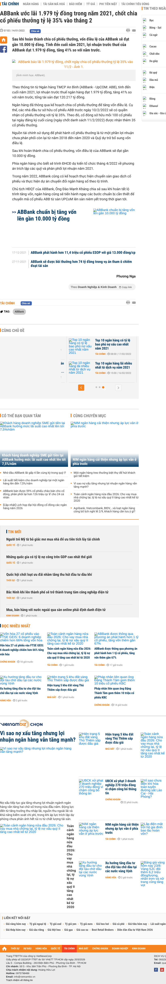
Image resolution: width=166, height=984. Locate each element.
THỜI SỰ (15, 948)
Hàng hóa (5, 700)
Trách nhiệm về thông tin (19, 980)
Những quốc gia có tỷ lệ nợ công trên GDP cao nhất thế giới (49, 557)
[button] (81, 387)
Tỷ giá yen (71, 924)
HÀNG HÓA (41, 948)
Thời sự (10, 580)
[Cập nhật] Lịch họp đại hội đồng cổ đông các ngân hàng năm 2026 (35, 506)
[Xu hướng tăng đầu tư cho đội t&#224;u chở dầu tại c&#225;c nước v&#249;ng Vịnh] (22, 680)
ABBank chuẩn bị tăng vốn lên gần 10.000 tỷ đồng (46, 215)
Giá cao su (82, 930)
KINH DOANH (139, 948)
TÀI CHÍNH (69, 948)
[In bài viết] (129, 30)
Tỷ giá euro (86, 924)
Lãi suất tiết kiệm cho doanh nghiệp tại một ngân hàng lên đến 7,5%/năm (33, 482)
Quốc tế (10, 545)
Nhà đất (51, 697)
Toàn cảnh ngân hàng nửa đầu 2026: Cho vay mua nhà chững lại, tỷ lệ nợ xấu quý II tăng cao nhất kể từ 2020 (106, 497)
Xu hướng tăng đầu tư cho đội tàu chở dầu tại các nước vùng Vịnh (20, 691)
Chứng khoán (7, 661)
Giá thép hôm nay (16, 930)
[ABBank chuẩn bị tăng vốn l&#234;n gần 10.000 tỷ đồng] (110, 226)
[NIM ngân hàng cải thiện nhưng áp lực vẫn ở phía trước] (105, 444)
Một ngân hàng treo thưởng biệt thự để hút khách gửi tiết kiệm (104, 474)
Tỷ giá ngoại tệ (38, 924)
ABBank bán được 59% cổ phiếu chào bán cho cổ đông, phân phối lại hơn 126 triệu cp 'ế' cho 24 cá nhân (33, 494)
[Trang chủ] (3, 40)
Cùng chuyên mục (89, 415)
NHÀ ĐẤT (83, 948)
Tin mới (14, 531)
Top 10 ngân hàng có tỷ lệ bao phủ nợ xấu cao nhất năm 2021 (112, 344)
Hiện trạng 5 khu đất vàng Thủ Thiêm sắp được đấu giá (65, 687)
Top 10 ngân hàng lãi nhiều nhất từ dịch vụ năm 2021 (113, 365)
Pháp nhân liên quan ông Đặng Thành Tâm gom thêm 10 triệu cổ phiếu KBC (114, 693)
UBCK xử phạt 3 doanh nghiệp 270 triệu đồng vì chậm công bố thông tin (120, 787)
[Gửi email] (134, 30)
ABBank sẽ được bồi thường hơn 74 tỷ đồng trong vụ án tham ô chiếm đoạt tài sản (81, 264)
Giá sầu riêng (36, 930)
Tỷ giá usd (55, 924)
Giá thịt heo (54, 930)
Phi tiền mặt (108, 4)
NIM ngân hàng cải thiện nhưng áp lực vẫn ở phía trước (104, 461)
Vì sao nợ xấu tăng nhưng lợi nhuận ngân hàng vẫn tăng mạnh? (105, 485)
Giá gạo (68, 930)
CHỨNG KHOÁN (100, 948)
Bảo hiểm (75, 4)
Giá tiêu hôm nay (137, 924)
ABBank (19, 311)
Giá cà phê (118, 924)
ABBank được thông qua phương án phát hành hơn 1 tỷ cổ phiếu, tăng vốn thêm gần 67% (115, 653)
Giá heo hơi (102, 924)
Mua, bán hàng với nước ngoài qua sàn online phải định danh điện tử (55, 610)
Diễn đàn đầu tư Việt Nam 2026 (135, 930)
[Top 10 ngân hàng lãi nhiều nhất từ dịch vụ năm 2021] (81, 369)
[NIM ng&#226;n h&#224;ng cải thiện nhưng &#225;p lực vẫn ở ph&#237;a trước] (91, 831)
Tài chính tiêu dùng (135, 4)
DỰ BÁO (27, 948)
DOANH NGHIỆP (120, 948)
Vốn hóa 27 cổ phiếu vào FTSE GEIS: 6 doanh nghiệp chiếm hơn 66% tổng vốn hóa (22, 650)
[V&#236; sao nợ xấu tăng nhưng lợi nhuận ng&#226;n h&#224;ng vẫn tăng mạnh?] (38, 772)
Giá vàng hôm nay (16, 924)
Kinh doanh (12, 615)
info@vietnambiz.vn (24, 976)
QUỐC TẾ (55, 948)
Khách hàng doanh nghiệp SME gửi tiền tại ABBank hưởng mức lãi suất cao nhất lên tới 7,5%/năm (34, 459)
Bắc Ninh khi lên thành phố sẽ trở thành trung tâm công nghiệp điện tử (57, 592)
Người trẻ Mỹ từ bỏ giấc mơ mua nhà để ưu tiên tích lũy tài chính (53, 539)
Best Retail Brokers (103, 930)
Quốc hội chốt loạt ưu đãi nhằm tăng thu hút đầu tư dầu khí (49, 574)
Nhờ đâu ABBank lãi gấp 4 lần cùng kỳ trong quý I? (34, 472)
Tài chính (10, 3)
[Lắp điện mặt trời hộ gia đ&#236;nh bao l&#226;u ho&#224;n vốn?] (153, 831)
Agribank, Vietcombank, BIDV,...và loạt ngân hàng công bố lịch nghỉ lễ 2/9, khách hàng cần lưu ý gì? (104, 510)
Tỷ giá (90, 4)
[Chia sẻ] (3, 49)
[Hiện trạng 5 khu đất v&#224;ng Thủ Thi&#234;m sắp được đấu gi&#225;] (69, 679)
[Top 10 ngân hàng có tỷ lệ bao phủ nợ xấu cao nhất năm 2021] (81, 346)
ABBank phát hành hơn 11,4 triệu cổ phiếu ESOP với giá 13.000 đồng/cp (83, 253)
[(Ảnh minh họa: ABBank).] (74, 65)
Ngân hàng (31, 4)
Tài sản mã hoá (54, 4)
